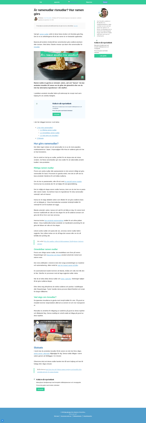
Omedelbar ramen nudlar (49, 133)
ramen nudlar (44, 34)
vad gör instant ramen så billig (68, 265)
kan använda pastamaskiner (54, 220)
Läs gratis (57, 114)
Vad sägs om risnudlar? (49, 135)
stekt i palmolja (66, 279)
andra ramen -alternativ (42, 353)
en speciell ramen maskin (73, 181)
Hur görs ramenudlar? (45, 127)
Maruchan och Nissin (54, 255)
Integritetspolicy (87, 416)
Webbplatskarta (77, 416)
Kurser (105, 2)
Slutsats (40, 138)
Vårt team (56, 416)
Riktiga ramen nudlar (48, 130)
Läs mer (76, 25)
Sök (41, 2)
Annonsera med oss (66, 416)
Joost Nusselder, (48, 18)
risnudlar (37, 47)
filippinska (89, 2)
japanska (57, 2)
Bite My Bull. (67, 412)
